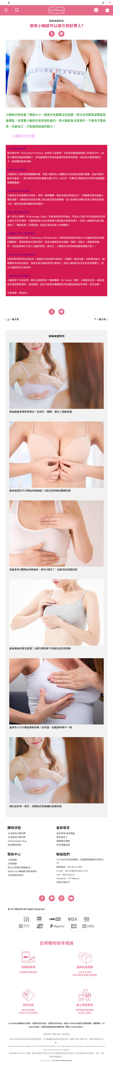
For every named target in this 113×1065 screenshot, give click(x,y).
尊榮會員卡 (62, 837)
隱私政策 (56, 1034)
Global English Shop (17, 841)
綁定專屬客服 (63, 845)
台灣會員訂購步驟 (16, 833)
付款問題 (12, 860)
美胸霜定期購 (63, 841)
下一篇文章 (100, 319)
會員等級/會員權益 (65, 833)
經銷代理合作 (63, 882)
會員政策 (66, 1034)
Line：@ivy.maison (65, 874)
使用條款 (47, 1034)
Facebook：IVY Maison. (68, 878)
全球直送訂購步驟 (16, 837)
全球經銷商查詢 (15, 875)
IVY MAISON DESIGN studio (62, 1060)
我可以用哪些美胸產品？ (20, 867)
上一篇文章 (13, 319)
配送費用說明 (14, 845)
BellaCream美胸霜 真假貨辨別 (22, 871)
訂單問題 (12, 863)
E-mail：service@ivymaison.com (72, 870)
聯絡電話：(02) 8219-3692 (69, 867)
